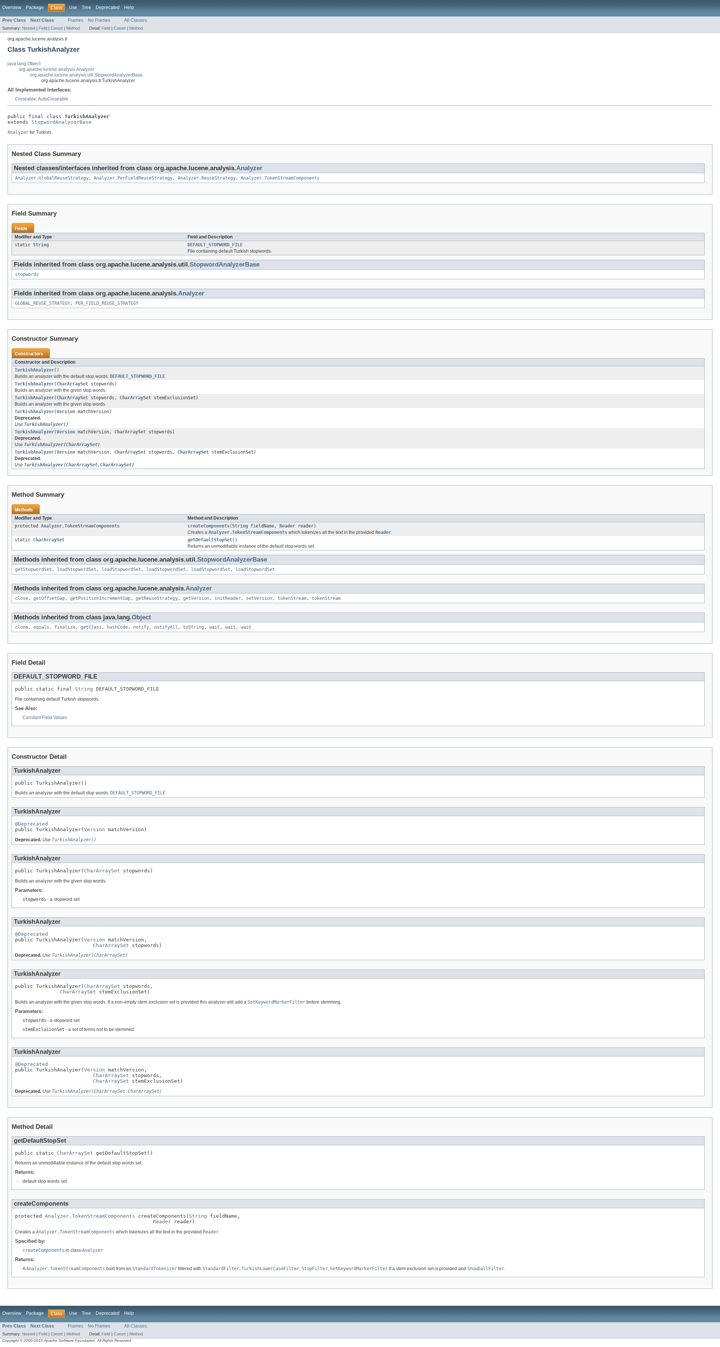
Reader (287, 526)
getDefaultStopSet (210, 539)
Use (73, 7)
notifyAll (166, 627)
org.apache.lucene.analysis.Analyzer (56, 69)
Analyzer (249, 168)
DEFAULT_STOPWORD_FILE (215, 244)
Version (66, 411)
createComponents (209, 526)
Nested (28, 28)
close (21, 598)
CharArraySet (72, 384)
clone (21, 627)
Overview (11, 7)
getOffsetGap (49, 598)
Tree (86, 7)
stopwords (27, 274)
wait (214, 627)
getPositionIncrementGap (100, 598)
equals (41, 627)
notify (141, 627)
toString (193, 627)
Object (141, 617)
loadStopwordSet (76, 569)
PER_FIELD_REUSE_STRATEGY (106, 303)
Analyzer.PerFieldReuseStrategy (133, 178)
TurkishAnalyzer (34, 370)
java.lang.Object (24, 63)
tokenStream (292, 598)
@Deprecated (31, 824)
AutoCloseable (53, 99)
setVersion (259, 598)
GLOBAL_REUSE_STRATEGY (42, 303)
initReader (227, 598)
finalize (64, 627)
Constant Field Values (44, 717)
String (41, 244)
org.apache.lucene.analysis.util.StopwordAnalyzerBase (86, 75)
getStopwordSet (33, 569)
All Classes (135, 20)
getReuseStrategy (157, 598)
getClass (91, 627)
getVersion (196, 598)
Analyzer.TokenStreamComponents (280, 178)
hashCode (117, 627)
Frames (75, 20)
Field (43, 28)
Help (129, 7)
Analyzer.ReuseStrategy (207, 178)
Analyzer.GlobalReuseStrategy (51, 178)
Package (35, 7)
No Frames (99, 20)
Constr (57, 28)
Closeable (25, 99)
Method (73, 28)
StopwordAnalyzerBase (62, 122)
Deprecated (108, 7)
